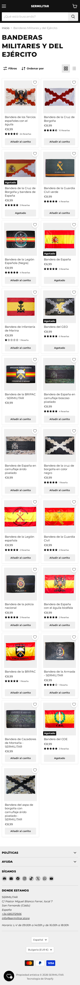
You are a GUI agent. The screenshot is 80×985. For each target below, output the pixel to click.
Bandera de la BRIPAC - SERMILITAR (20, 396)
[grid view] (66, 68)
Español (38, 939)
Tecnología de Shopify (40, 978)
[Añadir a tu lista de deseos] (35, 82)
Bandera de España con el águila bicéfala (58, 606)
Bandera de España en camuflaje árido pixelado (20, 469)
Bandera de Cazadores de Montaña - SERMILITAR (20, 742)
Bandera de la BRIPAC (20, 671)
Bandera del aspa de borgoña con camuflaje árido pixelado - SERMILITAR (19, 812)
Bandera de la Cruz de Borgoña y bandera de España (20, 191)
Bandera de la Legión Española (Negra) (19, 261)
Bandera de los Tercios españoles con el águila (20, 120)
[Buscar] (73, 16)
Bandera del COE (56, 739)
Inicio (5, 28)
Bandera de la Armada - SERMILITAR (59, 673)
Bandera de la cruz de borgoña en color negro (59, 469)
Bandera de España (57, 259)
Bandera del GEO (56, 327)
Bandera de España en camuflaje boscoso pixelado (59, 398)
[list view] (74, 68)
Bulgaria (38, 949)
